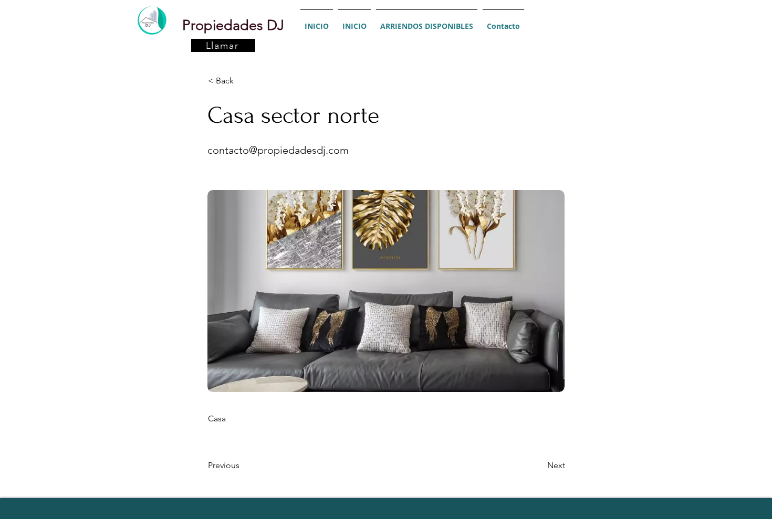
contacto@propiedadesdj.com (278, 150)
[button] (242, 80)
